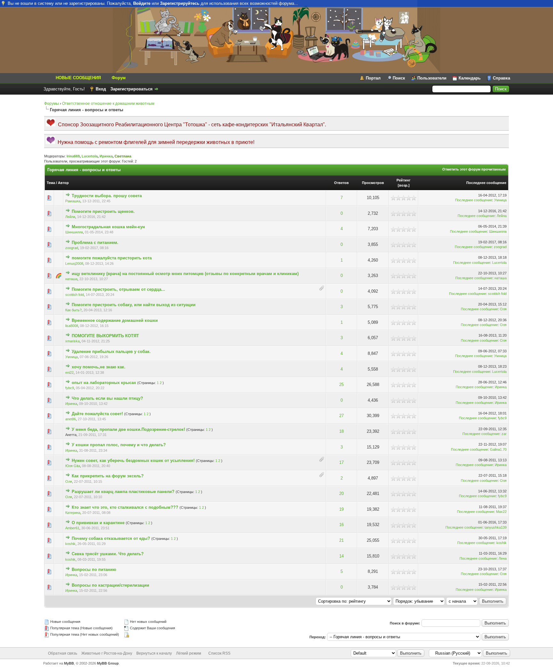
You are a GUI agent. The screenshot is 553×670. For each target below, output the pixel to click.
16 (341, 524)
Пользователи (431, 78)
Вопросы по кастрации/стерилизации (110, 585)
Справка (501, 78)
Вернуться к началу (154, 653)
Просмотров (373, 183)
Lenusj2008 (74, 263)
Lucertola (90, 156)
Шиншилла (74, 232)
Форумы (51, 103)
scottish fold (74, 295)
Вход (101, 89)
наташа (71, 279)
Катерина (72, 513)
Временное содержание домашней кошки (115, 320)
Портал (373, 78)
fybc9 (69, 388)
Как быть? (73, 310)
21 (341, 540)
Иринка (106, 156)
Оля (503, 309)
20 (341, 493)
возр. (403, 185)
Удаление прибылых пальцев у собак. (111, 351)
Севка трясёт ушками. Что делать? (108, 553)
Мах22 (501, 512)
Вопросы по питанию (94, 569)
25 (341, 384)
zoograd (71, 248)
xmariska (72, 341)
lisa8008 (71, 326)
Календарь (470, 78)
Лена (503, 558)
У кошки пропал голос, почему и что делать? (119, 444)
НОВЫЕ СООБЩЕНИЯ (78, 77)
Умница (500, 200)
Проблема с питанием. (95, 242)
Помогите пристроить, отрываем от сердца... (118, 289)
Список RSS (219, 653)
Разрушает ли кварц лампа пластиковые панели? (123, 491)
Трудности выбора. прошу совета (107, 195)
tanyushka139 (496, 527)
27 (341, 415)
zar (504, 434)
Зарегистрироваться (131, 89)
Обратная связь (62, 653)
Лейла (70, 217)
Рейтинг (404, 180)
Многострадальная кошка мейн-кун (108, 226)
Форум (119, 77)
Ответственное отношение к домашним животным (108, 103)
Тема (51, 183)
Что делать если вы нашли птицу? (107, 398)
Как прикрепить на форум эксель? (108, 475)
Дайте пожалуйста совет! (97, 413)
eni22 (69, 372)
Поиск (399, 78)
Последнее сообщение (486, 183)
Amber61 (72, 528)
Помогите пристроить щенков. (103, 211)
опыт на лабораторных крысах (104, 382)
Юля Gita (72, 466)
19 (341, 509)
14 (341, 556)
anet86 (70, 419)
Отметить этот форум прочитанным (474, 169)
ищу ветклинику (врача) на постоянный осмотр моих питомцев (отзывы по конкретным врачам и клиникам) (185, 273)
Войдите (141, 3)
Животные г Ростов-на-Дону (106, 653)
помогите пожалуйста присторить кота (112, 257)
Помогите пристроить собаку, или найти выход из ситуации (134, 304)
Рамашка (72, 201)
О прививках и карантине (98, 522)
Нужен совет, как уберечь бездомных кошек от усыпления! (133, 460)
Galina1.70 (498, 449)
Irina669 (73, 156)
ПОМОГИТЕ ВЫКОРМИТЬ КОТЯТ (105, 335)
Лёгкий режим (188, 653)
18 (341, 431)
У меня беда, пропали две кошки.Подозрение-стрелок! (128, 429)
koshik (70, 544)
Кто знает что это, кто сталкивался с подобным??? (125, 507)
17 (341, 462)
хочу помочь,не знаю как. (98, 366)
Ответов (341, 183)
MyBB (69, 663)
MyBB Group (108, 663)
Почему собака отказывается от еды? (111, 538)
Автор (63, 183)
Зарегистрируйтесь (179, 3)
